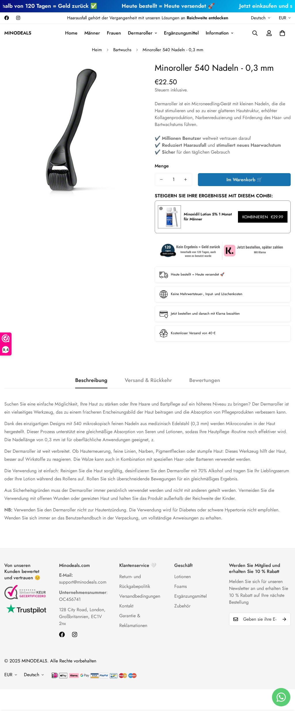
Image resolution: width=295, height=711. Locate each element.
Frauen (114, 33)
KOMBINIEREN (262, 217)
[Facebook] (6, 18)
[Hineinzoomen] (128, 74)
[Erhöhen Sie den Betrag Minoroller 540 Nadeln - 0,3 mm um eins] (185, 179)
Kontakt (126, 606)
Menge (162, 166)
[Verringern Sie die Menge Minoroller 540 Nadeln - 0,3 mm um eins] (161, 179)
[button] (282, 33)
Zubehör (182, 606)
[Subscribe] (284, 619)
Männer (92, 33)
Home (71, 33)
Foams (180, 586)
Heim (97, 50)
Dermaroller (140, 33)
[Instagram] (18, 18)
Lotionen (182, 576)
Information (217, 33)
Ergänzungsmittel (181, 33)
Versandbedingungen (139, 596)
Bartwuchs (122, 50)
